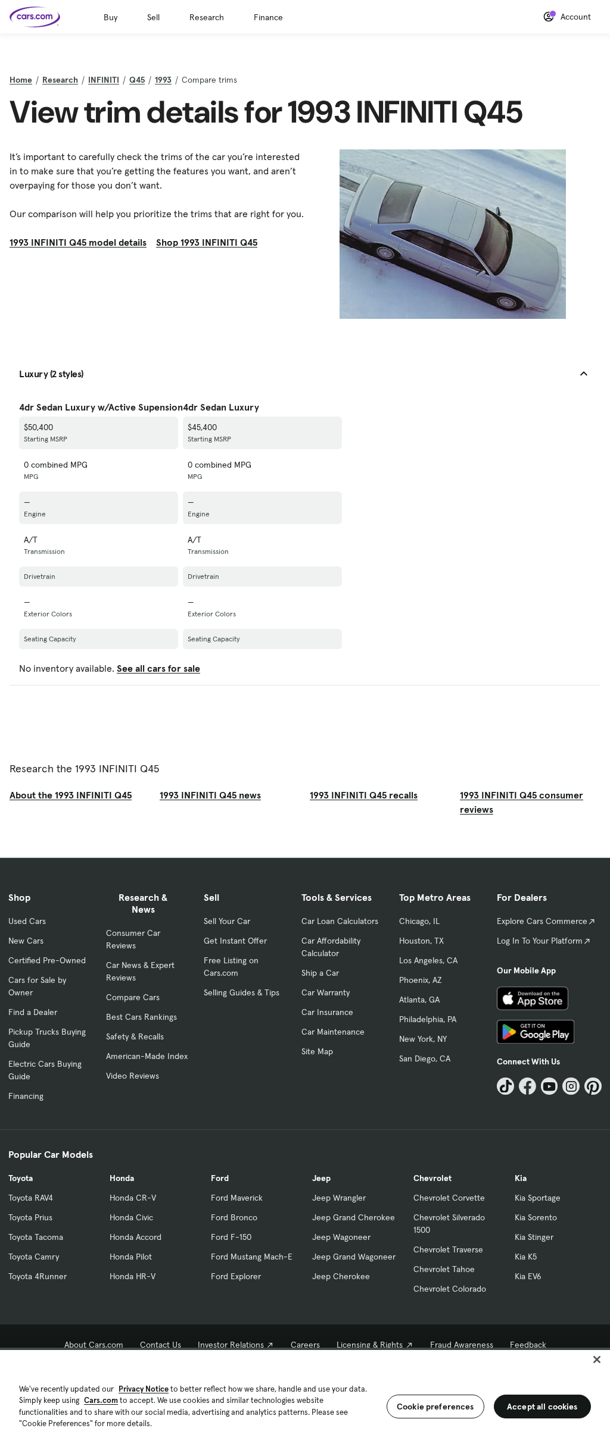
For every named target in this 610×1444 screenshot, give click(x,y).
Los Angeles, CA (428, 960)
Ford (220, 1178)
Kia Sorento (536, 1217)
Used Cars (27, 921)
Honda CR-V (133, 1197)
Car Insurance (327, 1012)
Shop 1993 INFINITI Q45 (206, 242)
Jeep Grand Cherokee (353, 1217)
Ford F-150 (231, 1237)
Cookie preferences (435, 1406)
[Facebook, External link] (527, 1086)
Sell (153, 17)
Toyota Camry (33, 1256)
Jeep (321, 1178)
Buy (110, 17)
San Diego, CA (424, 1058)
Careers (305, 1344)
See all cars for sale (158, 668)
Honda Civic (131, 1217)
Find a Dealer (32, 1012)
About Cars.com (93, 1344)
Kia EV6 (528, 1276)
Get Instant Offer (235, 940)
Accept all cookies (542, 1406)
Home (21, 79)
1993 (163, 79)
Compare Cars (133, 997)
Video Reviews (132, 1075)
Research (206, 17)
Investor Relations (231, 1344)
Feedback (528, 1344)
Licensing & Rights (370, 1344)
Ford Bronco (234, 1217)
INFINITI (103, 79)
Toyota (20, 1178)
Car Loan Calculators (339, 921)
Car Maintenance (333, 1031)
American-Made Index (147, 1056)
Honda (122, 1178)
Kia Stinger (534, 1237)
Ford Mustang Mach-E (251, 1256)
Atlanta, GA (419, 999)
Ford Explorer (236, 1276)
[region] (305, 1396)
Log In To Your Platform (540, 940)
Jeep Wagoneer (341, 1237)
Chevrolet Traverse (448, 1249)
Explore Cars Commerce (542, 921)
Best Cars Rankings (141, 1016)
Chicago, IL (419, 921)
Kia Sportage (538, 1197)
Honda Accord (135, 1237)
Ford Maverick (237, 1197)
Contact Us (160, 1344)
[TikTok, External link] (505, 1086)
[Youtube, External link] (549, 1086)
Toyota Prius (30, 1217)
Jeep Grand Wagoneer (354, 1256)
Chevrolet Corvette (449, 1197)
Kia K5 (526, 1256)
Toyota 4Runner (37, 1276)
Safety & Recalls (135, 1036)
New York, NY (423, 1038)
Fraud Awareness (461, 1344)
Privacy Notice (144, 1389)
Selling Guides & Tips (241, 992)
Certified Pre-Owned (47, 960)
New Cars (25, 940)
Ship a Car (320, 972)
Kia (521, 1178)
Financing (25, 1096)
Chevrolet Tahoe (444, 1269)
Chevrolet (432, 1178)
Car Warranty (325, 992)
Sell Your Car (227, 921)
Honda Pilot (131, 1256)
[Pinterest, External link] (593, 1086)
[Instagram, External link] (571, 1086)
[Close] (597, 1359)
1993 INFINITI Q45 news (210, 795)
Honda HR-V (132, 1276)
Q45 (137, 79)
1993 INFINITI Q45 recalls (364, 795)
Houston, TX (421, 940)
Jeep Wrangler (339, 1197)
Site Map (317, 1051)
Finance (268, 17)
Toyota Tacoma (35, 1237)
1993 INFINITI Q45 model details (78, 242)
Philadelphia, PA (427, 1019)
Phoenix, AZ (420, 980)
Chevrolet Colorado (449, 1288)
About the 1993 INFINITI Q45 (71, 795)
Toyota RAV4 (30, 1197)
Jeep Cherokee (341, 1276)
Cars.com (101, 1400)
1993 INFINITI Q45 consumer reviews (521, 802)
